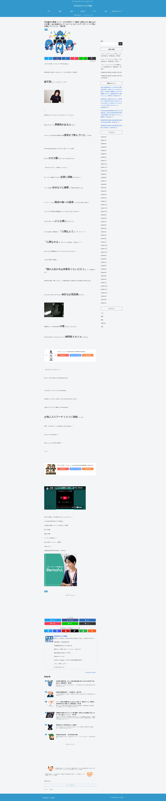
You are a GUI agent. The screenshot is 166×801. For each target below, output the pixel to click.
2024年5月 (103, 228)
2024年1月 (103, 242)
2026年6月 (103, 143)
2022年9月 (103, 296)
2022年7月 (103, 303)
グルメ (102, 313)
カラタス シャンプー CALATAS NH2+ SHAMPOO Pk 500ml (71, 351)
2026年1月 (103, 160)
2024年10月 (104, 211)
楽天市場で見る (63, 355)
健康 (102, 316)
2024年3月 (103, 235)
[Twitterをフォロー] (48, 630)
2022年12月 (104, 286)
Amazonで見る (87, 355)
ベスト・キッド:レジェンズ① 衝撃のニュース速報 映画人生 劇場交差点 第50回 (111, 67)
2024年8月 (103, 218)
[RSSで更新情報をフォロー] (92, 630)
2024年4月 (103, 232)
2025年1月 (103, 201)
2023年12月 (104, 245)
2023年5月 (103, 269)
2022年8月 (103, 299)
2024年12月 (104, 204)
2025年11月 (104, 167)
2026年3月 (103, 154)
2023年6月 (103, 265)
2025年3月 (103, 194)
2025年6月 (103, 184)
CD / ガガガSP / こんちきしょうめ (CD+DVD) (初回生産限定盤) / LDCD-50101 (75, 465)
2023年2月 (103, 279)
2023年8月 (103, 259)
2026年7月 (103, 140)
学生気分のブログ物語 (60, 636)
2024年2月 (103, 238)
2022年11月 (104, 289)
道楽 (46, 591)
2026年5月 (103, 147)
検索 (102, 41)
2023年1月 (103, 282)
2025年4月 (103, 191)
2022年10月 (104, 293)
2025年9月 (103, 174)
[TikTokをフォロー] (74, 630)
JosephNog (104, 107)
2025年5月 (103, 187)
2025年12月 (104, 164)
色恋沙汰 (103, 323)
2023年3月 (103, 276)
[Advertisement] (70, 605)
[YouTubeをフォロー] (66, 630)
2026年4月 (103, 150)
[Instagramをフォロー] (57, 630)
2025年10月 (104, 171)
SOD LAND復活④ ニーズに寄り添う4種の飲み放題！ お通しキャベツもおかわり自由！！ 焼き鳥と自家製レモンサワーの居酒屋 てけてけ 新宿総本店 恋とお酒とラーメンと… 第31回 (111, 91)
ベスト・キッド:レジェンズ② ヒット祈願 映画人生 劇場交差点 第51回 (111, 60)
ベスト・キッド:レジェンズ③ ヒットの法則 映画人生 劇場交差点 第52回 (111, 55)
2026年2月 (103, 157)
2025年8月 (103, 177)
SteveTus (115, 95)
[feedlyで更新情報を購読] (83, 630)
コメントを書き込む (70, 785)
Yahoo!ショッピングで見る (75, 355)
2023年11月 (104, 248)
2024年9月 (103, 215)
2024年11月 (104, 208)
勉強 (102, 320)
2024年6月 (103, 225)
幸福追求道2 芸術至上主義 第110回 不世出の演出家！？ (111, 77)
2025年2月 (103, 198)
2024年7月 (103, 221)
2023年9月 (103, 255)
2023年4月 (103, 272)
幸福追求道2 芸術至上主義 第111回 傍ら (111, 72)
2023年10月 (104, 252)
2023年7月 (103, 262)
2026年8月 (103, 137)
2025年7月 (103, 181)
